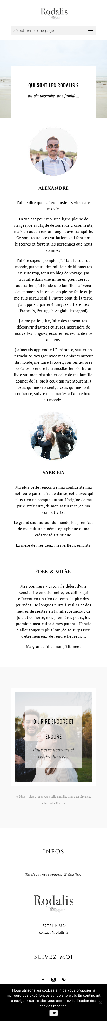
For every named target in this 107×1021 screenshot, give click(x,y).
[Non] (100, 1002)
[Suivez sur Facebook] (43, 980)
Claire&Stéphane (79, 796)
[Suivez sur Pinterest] (64, 980)
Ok (53, 1013)
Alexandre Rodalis (53, 803)
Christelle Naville (55, 796)
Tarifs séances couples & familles (53, 874)
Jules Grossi (35, 796)
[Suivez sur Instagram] (53, 980)
